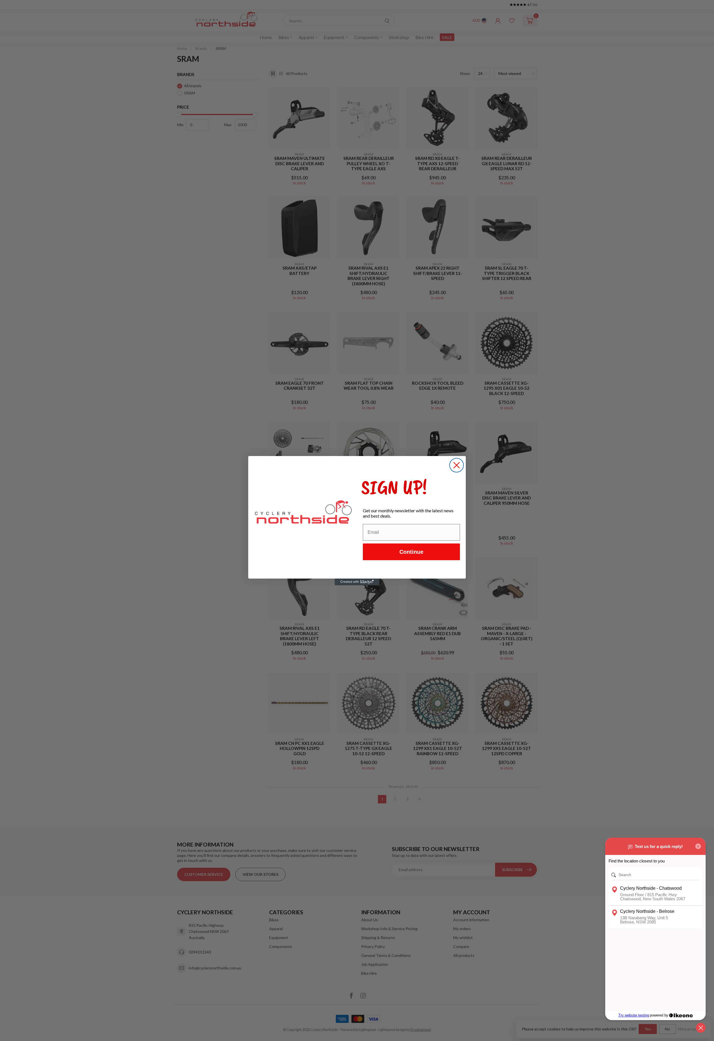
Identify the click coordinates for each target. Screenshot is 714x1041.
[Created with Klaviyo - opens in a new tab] (357, 582)
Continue (411, 552)
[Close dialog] (457, 465)
